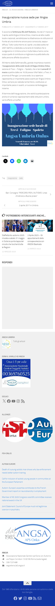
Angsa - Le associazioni (12, 10)
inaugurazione (12, 178)
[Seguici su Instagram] (25, 598)
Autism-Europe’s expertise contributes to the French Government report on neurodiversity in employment (24, 489)
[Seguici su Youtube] (30, 598)
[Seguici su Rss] (35, 598)
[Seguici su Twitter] (20, 598)
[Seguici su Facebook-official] (15, 598)
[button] (15, 430)
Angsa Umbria (31, 10)
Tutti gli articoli (19, 341)
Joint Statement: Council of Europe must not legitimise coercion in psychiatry (24, 508)
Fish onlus (7, 453)
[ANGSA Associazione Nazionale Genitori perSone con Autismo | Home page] (9, 3)
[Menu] (51, 3)
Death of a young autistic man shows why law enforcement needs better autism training (26, 471)
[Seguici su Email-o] (39, 598)
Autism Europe (8, 464)
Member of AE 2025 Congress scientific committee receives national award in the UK (27, 499)
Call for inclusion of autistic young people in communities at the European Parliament (26, 480)
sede (21, 178)
